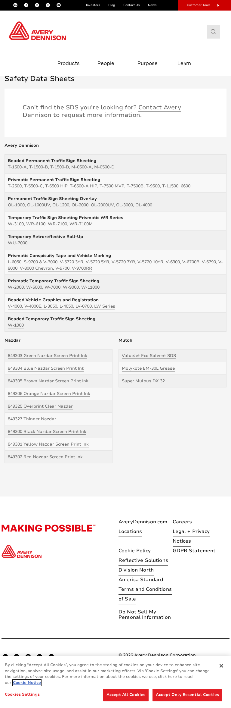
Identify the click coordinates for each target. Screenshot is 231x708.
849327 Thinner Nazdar (32, 419)
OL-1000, (80, 205)
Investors (93, 5)
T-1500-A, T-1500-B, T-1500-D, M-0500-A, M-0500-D (62, 167)
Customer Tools (199, 5)
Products (68, 63)
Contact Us (131, 5)
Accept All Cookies (125, 694)
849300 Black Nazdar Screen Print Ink (47, 431)
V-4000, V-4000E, (61, 306)
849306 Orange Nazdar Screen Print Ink (49, 393)
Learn (184, 63)
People (105, 63)
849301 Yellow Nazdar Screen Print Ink (48, 444)
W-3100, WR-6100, (50, 224)
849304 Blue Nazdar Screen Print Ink (46, 368)
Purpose (147, 63)
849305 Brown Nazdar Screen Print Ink (48, 381)
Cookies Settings (22, 694)
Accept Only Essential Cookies (187, 694)
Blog (111, 5)
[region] (115, 682)
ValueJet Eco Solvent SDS (149, 356)
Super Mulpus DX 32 (143, 381)
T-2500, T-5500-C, (99, 186)
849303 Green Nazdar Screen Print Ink (47, 356)
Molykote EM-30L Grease (148, 368)
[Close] (221, 665)
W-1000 (16, 325)
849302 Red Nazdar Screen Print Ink (45, 457)
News (152, 5)
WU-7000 (17, 243)
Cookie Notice (27, 682)
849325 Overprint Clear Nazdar (40, 406)
